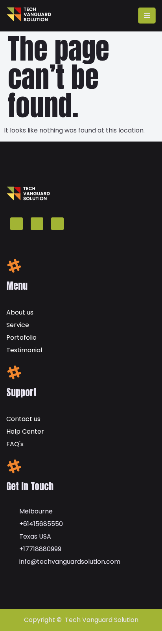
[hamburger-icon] (147, 15)
